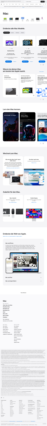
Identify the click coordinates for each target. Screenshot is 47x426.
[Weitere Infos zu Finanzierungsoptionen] (11, 85)
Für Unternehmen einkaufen (31, 402)
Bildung (38, 402)
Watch (2, 406)
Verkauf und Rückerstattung (24, 424)
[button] (32, 2)
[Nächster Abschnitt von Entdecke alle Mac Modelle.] (43, 65)
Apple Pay (2, 416)
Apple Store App (21, 407)
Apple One (11, 407)
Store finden (20, 401)
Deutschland (44, 423)
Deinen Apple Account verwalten (13, 402)
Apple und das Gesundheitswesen (30, 410)
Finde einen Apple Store (12, 421)
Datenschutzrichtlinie (3, 424)
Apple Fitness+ (12, 412)
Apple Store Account (12, 403)
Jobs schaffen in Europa (40, 417)
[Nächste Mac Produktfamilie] (43, 19)
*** (30, 78)
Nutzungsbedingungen (17, 424)
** (13, 58)
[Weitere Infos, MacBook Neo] (11, 42)
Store (1, 401)
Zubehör (2, 412)
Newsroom (38, 409)
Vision (2, 407)
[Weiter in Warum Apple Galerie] (43, 99)
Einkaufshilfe (20, 413)
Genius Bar (20, 402)
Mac (1, 402)
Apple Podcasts (12, 413)
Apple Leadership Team (40, 410)
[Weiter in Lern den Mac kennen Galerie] (43, 143)
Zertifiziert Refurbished (22, 408)
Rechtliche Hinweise (31, 424)
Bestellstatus (20, 412)
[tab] (12, 33)
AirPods (2, 408)
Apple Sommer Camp (21, 406)
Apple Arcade (11, 411)
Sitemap (36, 424)
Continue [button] (42, 1)
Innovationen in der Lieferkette (41, 406)
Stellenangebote (39, 411)
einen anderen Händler (19, 421)
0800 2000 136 (33, 421)
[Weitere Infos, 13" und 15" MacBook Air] (27, 42)
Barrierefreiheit (39, 401)
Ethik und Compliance (40, 415)
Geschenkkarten (3, 413)
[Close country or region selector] (45, 1)
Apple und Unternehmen (31, 401)
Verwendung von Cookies (10, 424)
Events (38, 416)
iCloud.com (11, 404)
